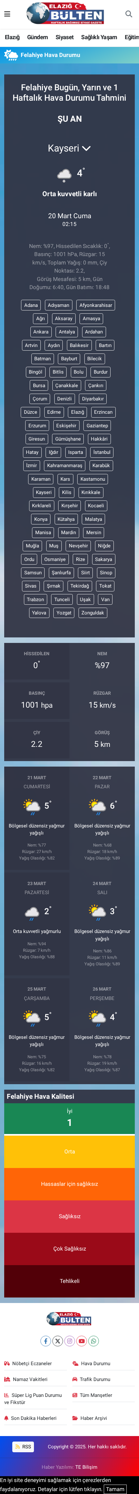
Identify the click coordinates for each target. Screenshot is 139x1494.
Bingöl (35, 372)
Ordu (29, 559)
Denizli (64, 399)
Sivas (31, 586)
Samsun (33, 573)
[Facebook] (45, 1341)
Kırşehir (69, 506)
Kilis (66, 492)
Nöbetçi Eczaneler (32, 1363)
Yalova (39, 613)
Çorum (40, 399)
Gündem (37, 37)
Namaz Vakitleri (30, 1379)
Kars (65, 479)
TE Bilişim (86, 1467)
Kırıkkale (90, 492)
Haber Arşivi (93, 1418)
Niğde (104, 546)
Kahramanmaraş (64, 465)
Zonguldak (92, 613)
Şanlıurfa (61, 573)
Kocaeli (96, 506)
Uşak (85, 599)
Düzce (30, 412)
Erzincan (103, 412)
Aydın (54, 345)
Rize (80, 559)
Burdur (101, 372)
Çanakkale (66, 385)
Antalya (67, 332)
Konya (41, 519)
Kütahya (66, 519)
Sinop (106, 573)
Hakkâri (99, 439)
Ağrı (40, 318)
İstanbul (102, 452)
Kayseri (44, 492)
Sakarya (103, 559)
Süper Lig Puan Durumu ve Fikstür (33, 1398)
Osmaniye (55, 559)
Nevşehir (78, 546)
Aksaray (63, 318)
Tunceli (62, 599)
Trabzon (35, 599)
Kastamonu (92, 479)
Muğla (32, 546)
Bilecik (94, 359)
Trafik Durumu (95, 1379)
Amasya (91, 318)
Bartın (105, 345)
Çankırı (95, 385)
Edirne (54, 412)
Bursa (39, 385)
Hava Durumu (95, 1363)
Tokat (105, 586)
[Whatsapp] (93, 1341)
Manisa (43, 532)
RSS (26, 1447)
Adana (31, 305)
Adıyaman (58, 305)
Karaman (40, 479)
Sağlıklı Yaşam (99, 37)
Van (105, 599)
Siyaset (65, 37)
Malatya (93, 519)
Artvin (31, 345)
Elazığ (12, 37)
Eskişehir (66, 426)
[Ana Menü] (7, 14)
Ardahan (94, 332)
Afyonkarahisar (96, 305)
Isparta (75, 452)
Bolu (78, 372)
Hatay (32, 452)
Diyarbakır (93, 399)
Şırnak (53, 586)
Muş (54, 546)
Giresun (36, 439)
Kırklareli (41, 506)
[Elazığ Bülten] (66, 14)
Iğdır (53, 452)
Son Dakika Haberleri (34, 1418)
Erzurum (37, 426)
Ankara (40, 332)
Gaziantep (97, 426)
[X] (57, 1341)
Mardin (68, 532)
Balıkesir (79, 345)
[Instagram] (69, 1341)
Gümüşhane (68, 439)
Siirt (85, 573)
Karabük (101, 465)
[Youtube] (81, 1341)
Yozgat (64, 613)
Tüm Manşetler (96, 1395)
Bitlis (58, 372)
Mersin (93, 532)
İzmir (31, 465)
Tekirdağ (79, 586)
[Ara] (129, 14)
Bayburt (69, 359)
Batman (42, 359)
